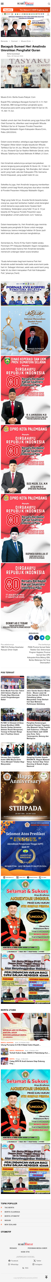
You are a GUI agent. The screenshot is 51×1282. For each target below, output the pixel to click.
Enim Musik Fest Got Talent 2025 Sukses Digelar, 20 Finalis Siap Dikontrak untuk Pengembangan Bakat (12, 695)
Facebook (14, 1260)
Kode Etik (25, 1252)
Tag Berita (9, 1207)
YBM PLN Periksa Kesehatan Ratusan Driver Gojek (12, 647)
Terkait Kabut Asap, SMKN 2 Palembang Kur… (30, 1053)
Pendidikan (19, 1050)
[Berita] (25, 3)
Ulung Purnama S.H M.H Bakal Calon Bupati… (21, 1045)
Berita (3, 1042)
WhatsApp (14, 1264)
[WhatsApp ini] (47, 637)
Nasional (10, 1042)
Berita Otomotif (12, 1216)
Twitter (38, 1260)
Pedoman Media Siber (37, 1248)
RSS (26, 1268)
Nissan (8, 1220)
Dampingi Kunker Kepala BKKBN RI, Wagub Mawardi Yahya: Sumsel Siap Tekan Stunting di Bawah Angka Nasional (38, 761)
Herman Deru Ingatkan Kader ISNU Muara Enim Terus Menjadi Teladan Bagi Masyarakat (12, 760)
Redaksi (13, 1248)
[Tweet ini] (36, 637)
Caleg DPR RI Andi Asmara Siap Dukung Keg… (27, 1062)
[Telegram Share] (42, 637)
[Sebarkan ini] (30, 637)
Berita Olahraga (12, 1212)
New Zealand (10, 1224)
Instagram (38, 1264)
